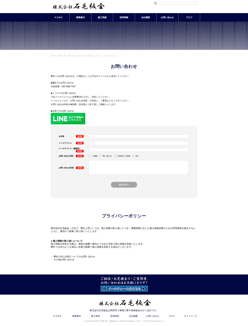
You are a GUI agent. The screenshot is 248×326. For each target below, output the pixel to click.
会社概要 (145, 17)
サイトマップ (190, 316)
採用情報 (124, 17)
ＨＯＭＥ (58, 17)
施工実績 (102, 17)
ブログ (189, 17)
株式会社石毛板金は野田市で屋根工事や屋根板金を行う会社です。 (124, 310)
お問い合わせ (167, 17)
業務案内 (80, 17)
